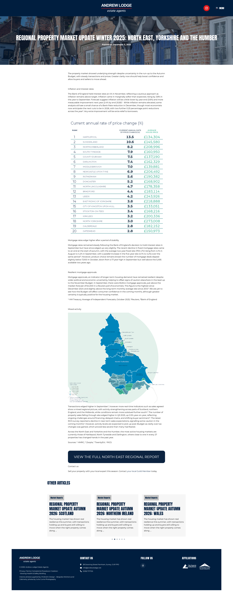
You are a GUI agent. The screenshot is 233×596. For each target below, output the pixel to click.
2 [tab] (115, 539)
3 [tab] (117, 539)
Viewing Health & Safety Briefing (33, 573)
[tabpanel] (69, 515)
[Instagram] (207, 8)
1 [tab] (112, 539)
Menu (221, 8)
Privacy (22, 571)
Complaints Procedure (41, 571)
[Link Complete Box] (69, 515)
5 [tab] (122, 539)
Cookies (54, 571)
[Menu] (217, 8)
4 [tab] (119, 539)
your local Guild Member (139, 471)
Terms (28, 571)
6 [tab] (124, 539)
